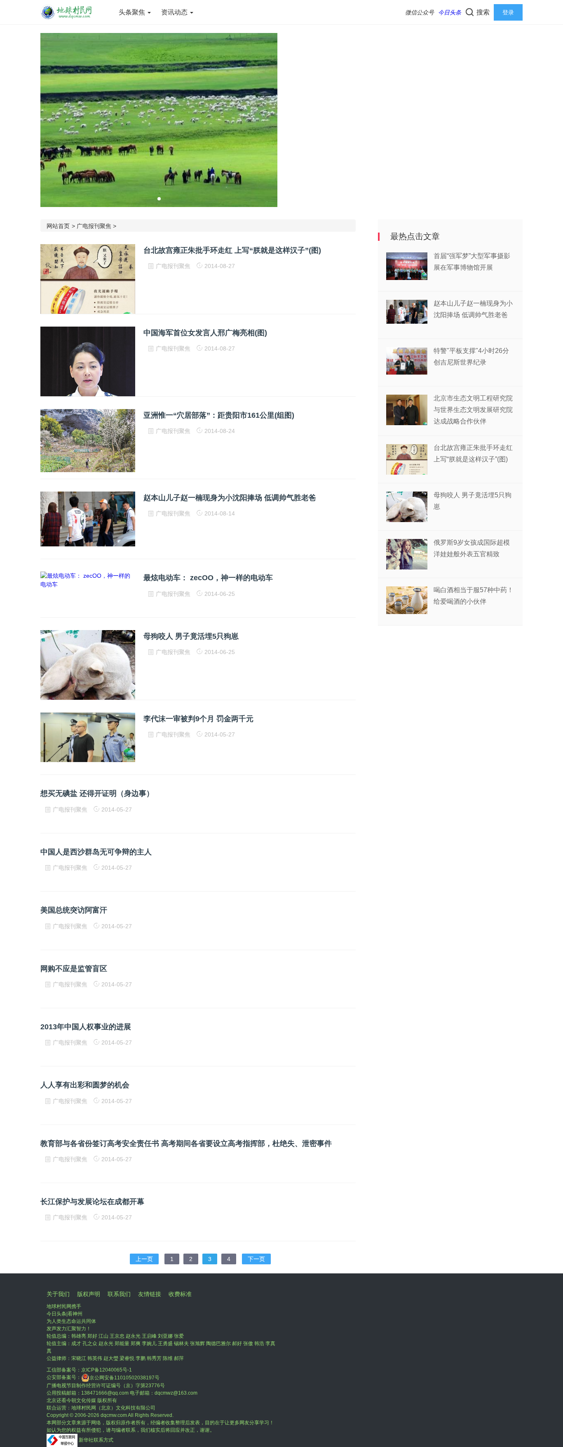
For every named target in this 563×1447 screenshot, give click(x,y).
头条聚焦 (133, 12)
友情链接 (149, 1294)
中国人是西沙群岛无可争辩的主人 (96, 852)
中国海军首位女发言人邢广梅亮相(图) (205, 333)
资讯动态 (175, 12)
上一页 (144, 1259)
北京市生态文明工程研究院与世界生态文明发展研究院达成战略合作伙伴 (473, 410)
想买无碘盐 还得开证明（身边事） (97, 793)
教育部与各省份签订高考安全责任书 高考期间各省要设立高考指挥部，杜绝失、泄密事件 (186, 1143)
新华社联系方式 (96, 1440)
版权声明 (88, 1294)
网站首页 (58, 226)
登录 (508, 12)
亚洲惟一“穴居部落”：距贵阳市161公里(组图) (218, 415)
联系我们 (119, 1294)
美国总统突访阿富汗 (73, 910)
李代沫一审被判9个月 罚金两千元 (198, 719)
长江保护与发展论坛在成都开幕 (92, 1202)
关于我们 (58, 1294)
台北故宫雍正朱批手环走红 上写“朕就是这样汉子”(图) (232, 250)
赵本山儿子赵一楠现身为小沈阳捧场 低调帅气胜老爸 (229, 498)
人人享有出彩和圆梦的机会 (84, 1085)
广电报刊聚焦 (94, 226)
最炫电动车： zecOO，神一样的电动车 (208, 578)
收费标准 (180, 1294)
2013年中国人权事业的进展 (85, 1027)
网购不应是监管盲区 (73, 969)
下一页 (256, 1259)
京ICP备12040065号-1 (106, 1370)
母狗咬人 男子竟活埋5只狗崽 (191, 636)
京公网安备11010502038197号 (124, 1378)
